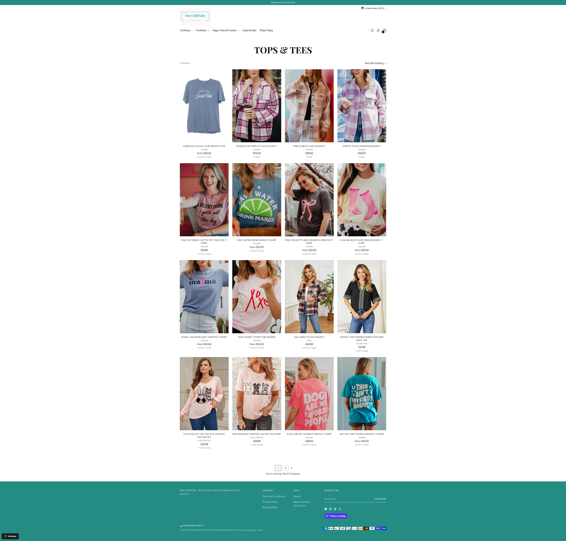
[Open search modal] (372, 30)
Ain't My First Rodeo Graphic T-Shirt (361, 434)
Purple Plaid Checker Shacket (362, 146)
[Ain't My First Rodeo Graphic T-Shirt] (361, 393)
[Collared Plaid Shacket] (309, 296)
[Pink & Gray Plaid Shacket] (309, 105)
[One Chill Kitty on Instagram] (331, 509)
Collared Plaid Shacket (309, 337)
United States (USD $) (374, 8)
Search (297, 496)
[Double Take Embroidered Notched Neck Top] (361, 296)
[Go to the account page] (378, 30)
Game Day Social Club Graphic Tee (204, 146)
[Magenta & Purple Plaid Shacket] (256, 105)
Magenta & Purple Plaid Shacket (256, 146)
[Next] (303, 2)
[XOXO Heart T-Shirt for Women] (256, 296)
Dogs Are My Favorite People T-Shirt (309, 434)
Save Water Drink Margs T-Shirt (257, 240)
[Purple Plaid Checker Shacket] (361, 105)
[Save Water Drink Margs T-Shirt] (256, 199)
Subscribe (380, 499)
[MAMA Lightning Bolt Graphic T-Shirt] (204, 296)
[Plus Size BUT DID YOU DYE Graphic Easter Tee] (204, 393)
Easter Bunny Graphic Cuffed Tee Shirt (256, 434)
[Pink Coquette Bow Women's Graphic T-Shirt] (309, 199)
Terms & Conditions (273, 496)
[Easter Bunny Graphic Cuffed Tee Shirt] (256, 393)
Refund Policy (270, 507)
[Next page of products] (291, 468)
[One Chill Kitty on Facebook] (326, 509)
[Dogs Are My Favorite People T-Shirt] (309, 393)
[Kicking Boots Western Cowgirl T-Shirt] (361, 199)
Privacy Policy (270, 501)
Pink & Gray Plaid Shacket (309, 146)
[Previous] (263, 2)
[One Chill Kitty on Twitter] (340, 509)
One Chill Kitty (203, 530)
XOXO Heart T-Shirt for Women (257, 337)
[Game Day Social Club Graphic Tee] (204, 105)
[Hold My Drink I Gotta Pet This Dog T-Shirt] (204, 199)
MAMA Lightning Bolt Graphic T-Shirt (204, 337)
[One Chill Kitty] (195, 16)
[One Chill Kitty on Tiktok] (335, 509)
